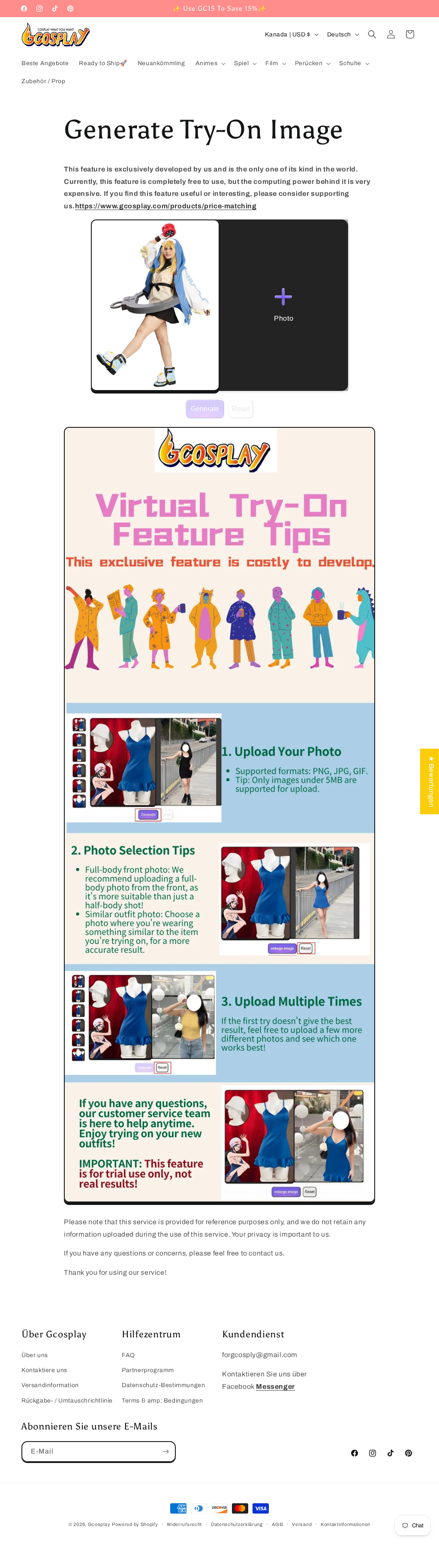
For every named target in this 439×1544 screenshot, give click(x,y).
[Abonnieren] (165, 1451)
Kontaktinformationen (345, 1524)
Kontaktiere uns (44, 1370)
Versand (302, 1524)
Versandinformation (50, 1385)
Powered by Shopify (135, 1524)
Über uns (34, 1355)
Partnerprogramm (148, 1370)
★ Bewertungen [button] (431, 782)
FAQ (128, 1355)
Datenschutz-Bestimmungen (163, 1385)
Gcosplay (99, 1524)
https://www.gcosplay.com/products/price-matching (166, 206)
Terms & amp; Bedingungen (162, 1400)
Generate (205, 408)
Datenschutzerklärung (237, 1524)
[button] (209, 63)
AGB (277, 1524)
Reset (241, 408)
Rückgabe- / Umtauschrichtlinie (67, 1400)
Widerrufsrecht (184, 1524)
